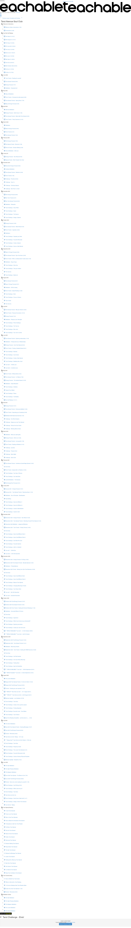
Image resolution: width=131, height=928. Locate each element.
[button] (1, 14)
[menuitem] (1, 16)
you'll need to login (71, 922)
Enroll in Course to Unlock (65, 924)
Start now (18, 12)
